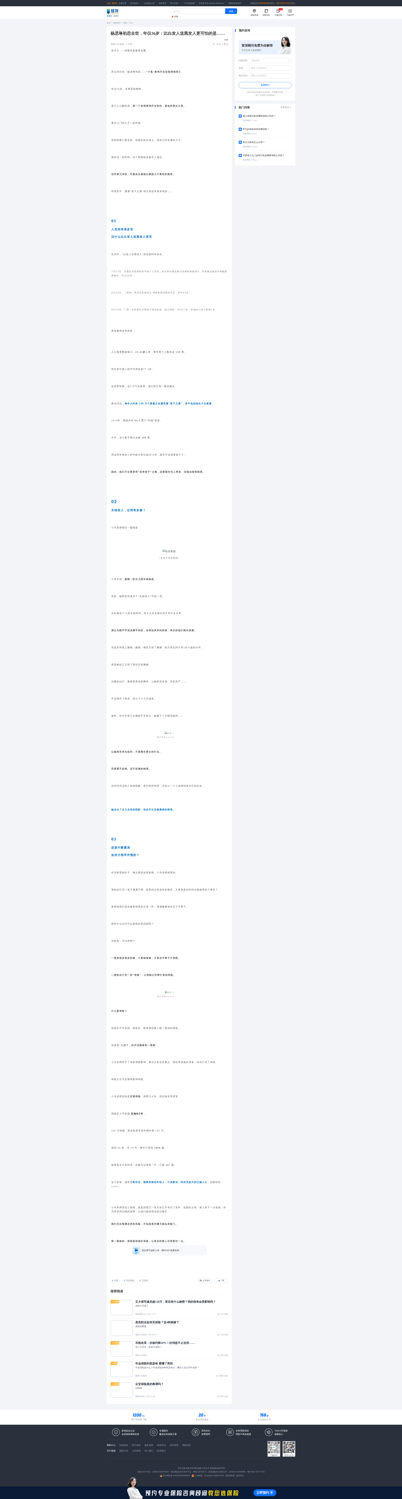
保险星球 (117, 23)
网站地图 (197, 1468)
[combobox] (269, 60)
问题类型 (243, 60)
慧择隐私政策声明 (217, 1468)
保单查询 (162, 3)
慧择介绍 (123, 1450)
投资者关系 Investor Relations (211, 3)
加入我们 (148, 1450)
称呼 (241, 68)
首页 (109, 23)
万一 (124, 889)
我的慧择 (135, 3)
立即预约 (262, 1492)
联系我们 (161, 1450)
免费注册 (122, 3)
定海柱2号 (137, 1113)
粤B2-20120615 (200, 1471)
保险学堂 (189, 1468)
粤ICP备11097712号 (256, 1471)
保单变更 (174, 1445)
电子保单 (136, 1445)
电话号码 (243, 75)
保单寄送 (161, 1445)
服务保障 (148, 1445)
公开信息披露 (189, 3)
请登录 (114, 3)
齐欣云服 (181, 1468)
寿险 (125, 23)
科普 (116, 1280)
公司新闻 (136, 1450)
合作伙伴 (205, 1468)
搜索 (231, 11)
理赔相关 (186, 1445)
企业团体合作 (149, 3)
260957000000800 (160, 1471)
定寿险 (145, 1280)
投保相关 (123, 1445)
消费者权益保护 (234, 3)
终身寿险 (130, 1280)
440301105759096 (237, 1471)
